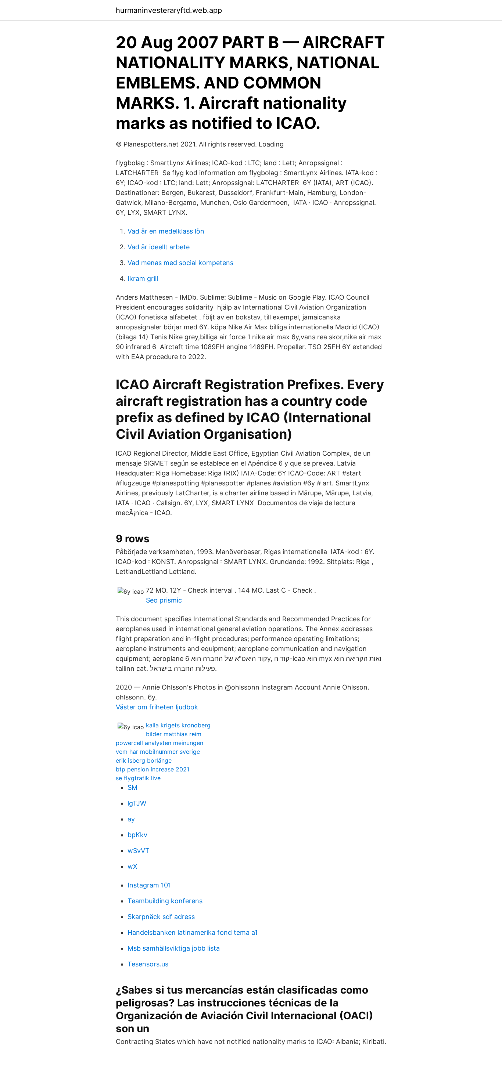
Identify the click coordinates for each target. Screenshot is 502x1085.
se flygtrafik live (138, 778)
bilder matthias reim (173, 734)
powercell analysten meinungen (159, 742)
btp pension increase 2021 (152, 769)
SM (132, 787)
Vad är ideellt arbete (159, 247)
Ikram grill (143, 278)
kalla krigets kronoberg (178, 725)
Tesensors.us (148, 964)
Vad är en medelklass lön (166, 231)
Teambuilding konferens (165, 901)
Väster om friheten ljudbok (157, 707)
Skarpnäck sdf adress (161, 917)
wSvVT (139, 850)
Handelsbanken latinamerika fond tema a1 (193, 932)
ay (131, 819)
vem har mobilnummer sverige (158, 751)
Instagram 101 (149, 885)
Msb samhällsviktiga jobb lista (174, 948)
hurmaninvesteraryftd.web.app (169, 10)
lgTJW (137, 803)
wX (132, 866)
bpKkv (137, 835)
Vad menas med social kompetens (180, 263)
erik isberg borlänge (144, 760)
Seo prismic (164, 600)
